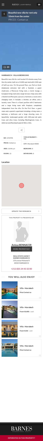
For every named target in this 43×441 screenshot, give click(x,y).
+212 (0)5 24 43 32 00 (21, 268)
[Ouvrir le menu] (3, 5)
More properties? (21, 249)
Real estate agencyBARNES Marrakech (21, 257)
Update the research (21, 211)
